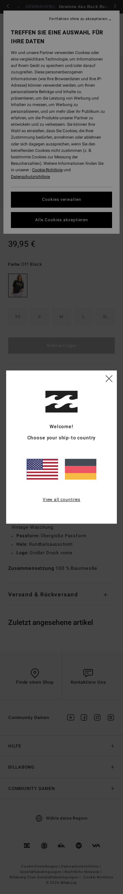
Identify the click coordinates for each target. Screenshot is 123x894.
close (109, 378)
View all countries (61, 499)
